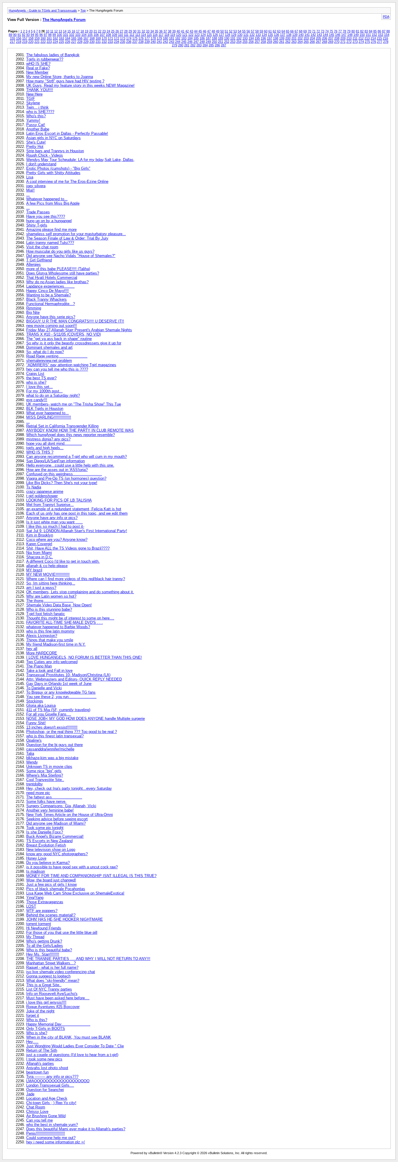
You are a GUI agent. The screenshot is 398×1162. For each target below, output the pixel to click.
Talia (30, 753)
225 (61, 41)
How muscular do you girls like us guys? (60, 251)
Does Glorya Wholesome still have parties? (62, 273)
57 (252, 31)
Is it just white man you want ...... (54, 522)
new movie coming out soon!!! (51, 325)
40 (178, 31)
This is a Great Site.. (43, 985)
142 (313, 34)
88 (388, 31)
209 (343, 38)
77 (340, 31)
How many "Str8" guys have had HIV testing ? (65, 81)
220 (31, 41)
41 (182, 31)
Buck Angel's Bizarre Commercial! (55, 836)
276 (373, 41)
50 (222, 31)
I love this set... (39, 387)
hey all (31, 648)
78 (344, 31)
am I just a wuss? (41, 587)
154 (386, 34)
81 (357, 31)
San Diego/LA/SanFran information (55, 461)
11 (51, 31)
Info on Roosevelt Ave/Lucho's (52, 993)
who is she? (36, 382)
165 (73, 38)
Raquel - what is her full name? (52, 967)
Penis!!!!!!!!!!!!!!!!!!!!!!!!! (45, 1133)
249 (208, 41)
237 (135, 41)
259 (269, 41)
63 (279, 31)
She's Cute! (36, 142)
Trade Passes (38, 212)
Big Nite (33, 312)
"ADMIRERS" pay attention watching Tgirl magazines (71, 365)
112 (131, 34)
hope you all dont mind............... (54, 443)
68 (300, 31)
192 (239, 38)
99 (54, 34)
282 (193, 45)
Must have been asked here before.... (57, 998)
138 (288, 34)
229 (86, 41)
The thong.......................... (49, 600)
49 (217, 31)
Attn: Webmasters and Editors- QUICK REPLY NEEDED (74, 679)
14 (64, 31)
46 (204, 31)
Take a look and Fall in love (49, 670)
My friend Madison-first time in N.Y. (56, 644)
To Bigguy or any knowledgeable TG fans (61, 692)
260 (275, 41)
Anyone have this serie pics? (50, 317)
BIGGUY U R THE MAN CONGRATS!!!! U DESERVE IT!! (75, 321)
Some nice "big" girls (43, 771)
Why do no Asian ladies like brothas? (57, 282)
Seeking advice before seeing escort (57, 819)
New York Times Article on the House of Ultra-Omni (69, 814)
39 (174, 31)
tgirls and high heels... (45, 448)
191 (232, 38)
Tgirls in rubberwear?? (44, 59)
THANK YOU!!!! (39, 90)
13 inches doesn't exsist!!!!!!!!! (52, 727)
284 (205, 45)
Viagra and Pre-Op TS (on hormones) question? (66, 478)
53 (235, 31)
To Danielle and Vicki (44, 688)
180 (165, 38)
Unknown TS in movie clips (49, 766)
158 (31, 38)
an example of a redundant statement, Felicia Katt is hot (73, 509)
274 (361, 41)
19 (86, 31)
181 (171, 38)
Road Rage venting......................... (56, 356)
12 (56, 31)
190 (226, 38)
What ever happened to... (47, 413)
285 (211, 45)
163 (61, 38)
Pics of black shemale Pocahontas (55, 889)
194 (251, 38)
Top (83, 10)
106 (96, 34)
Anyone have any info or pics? (52, 518)
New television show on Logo (50, 849)
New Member (37, 72)
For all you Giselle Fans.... (48, 714)
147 (343, 34)
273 (355, 41)
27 (121, 31)
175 (135, 38)
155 (12, 38)
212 (361, 38)
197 (269, 38)
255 (245, 41)
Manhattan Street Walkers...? (51, 963)
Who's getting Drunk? (44, 941)
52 (231, 31)
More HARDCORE (41, 653)
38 (169, 31)
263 (294, 41)
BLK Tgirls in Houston (44, 408)
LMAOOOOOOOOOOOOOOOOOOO (57, 1081)
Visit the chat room (42, 247)
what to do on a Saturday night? (53, 395)
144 (325, 34)
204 (312, 38)
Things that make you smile (49, 640)
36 (161, 31)
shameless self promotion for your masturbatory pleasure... (76, 234)
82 (362, 31)
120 (178, 34)
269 (330, 41)
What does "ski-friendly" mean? (52, 980)
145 (331, 34)
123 (197, 34)
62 (274, 31)
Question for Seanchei (45, 1089)
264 (300, 41)
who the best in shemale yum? (52, 1124)
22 (99, 31)
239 (147, 41)
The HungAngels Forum (64, 19)
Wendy (32, 762)
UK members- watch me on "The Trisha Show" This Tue (73, 404)
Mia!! (30, 190)
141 (307, 34)
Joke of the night (40, 1011)
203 (306, 38)
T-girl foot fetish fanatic (45, 614)
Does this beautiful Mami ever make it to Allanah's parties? (75, 1129)
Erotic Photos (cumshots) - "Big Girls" (58, 168)
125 (209, 34)
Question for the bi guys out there (54, 745)
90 (15, 34)
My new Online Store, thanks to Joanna (59, 77)
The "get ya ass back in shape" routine (59, 338)
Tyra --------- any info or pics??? (52, 1076)
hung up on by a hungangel (49, 221)
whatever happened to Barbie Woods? (58, 627)
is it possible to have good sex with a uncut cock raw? (72, 867)
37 (165, 31)
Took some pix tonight (45, 828)
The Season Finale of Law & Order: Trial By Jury (67, 238)
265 (306, 41)
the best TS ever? (41, 378)
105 (90, 34)
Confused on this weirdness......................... (64, 474)
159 (37, 38)
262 (287, 41)
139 (294, 34)
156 (18, 38)
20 (91, 31)
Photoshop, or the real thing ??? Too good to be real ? (71, 731)
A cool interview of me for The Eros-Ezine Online (67, 181)
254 (239, 41)
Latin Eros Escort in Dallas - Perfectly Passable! (67, 133)
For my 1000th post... (44, 391)
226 (67, 41)
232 (104, 41)
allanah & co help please (47, 566)
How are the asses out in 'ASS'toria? (57, 469)
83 (366, 31)
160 (43, 38)
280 (180, 45)
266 (312, 41)
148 (350, 34)
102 (71, 34)
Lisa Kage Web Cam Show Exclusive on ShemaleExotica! (75, 893)
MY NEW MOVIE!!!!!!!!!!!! (48, 574)
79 (349, 31)
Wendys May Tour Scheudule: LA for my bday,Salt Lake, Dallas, (80, 159)
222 (43, 41)
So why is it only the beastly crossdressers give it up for (73, 343)
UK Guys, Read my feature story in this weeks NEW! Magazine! (80, 85)
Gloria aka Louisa (41, 705)
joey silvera (35, 186)
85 (375, 31)
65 (287, 31)
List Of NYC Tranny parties (49, 989)
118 (166, 34)
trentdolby (34, 784)
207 (330, 38)
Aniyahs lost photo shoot (47, 1068)
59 (261, 31)
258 (263, 41)
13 (60, 31)
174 (128, 38)
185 (196, 38)
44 (196, 31)
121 (184, 34)
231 (98, 41)
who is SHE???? (40, 111)
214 (373, 38)
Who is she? (36, 1033)
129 (233, 34)
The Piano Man (39, 666)
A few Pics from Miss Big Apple (53, 203)
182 (177, 38)
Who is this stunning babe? (49, 609)
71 (314, 31)
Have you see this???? (45, 216)
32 (143, 31)
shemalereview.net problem (49, 360)
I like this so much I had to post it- (55, 526)
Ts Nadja (33, 487)
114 (143, 34)
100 (59, 34)
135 (270, 34)
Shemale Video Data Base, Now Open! (59, 605)
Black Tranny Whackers (46, 299)
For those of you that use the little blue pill (61, 932)
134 (264, 34)
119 (172, 34)
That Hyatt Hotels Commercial (51, 277)
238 (141, 41)
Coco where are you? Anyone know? (56, 539)
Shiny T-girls (36, 225)
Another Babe (37, 129)
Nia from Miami (39, 552)
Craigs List (35, 373)
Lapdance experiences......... (50, 286)
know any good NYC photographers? (57, 854)
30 (134, 31)
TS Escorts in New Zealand (49, 841)
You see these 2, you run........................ (61, 697)
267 (318, 41)
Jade (30, 1094)
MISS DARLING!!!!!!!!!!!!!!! (48, 417)
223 (49, 41)
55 (244, 31)
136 (276, 34)
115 (149, 34)
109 (114, 34)
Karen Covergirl (39, 544)
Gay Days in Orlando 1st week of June (58, 683)
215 (379, 38)
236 (128, 41)
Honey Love (36, 858)
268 (324, 41)
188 (214, 38)
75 (331, 31)
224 (55, 41)
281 (186, 45)
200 (287, 38)
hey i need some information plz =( (55, 1142)
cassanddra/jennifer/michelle (50, 749)
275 (367, 41)
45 (200, 31)
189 (220, 38)
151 (368, 34)
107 (102, 34)
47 (209, 31)
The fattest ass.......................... (54, 797)
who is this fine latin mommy (50, 631)
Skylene (33, 103)
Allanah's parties (40, 1063)
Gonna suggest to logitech (48, 976)
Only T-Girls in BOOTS (45, 1028)
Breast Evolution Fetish (46, 845)
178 (153, 38)
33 (147, 31)
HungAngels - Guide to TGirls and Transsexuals (43, 10)
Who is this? (36, 1020)
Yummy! (33, 120)
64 (283, 31)
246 (190, 41)
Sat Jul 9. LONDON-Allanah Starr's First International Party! (76, 531)
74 (327, 31)
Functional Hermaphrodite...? (50, 304)
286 (217, 45)
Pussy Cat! (35, 125)
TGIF (30, 98)
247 (196, 41)
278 (385, 41)
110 (120, 34)
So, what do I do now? (45, 352)
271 (343, 41)
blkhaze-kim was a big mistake (52, 758)
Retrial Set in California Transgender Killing (62, 426)
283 (199, 45)
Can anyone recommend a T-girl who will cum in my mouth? (76, 456)
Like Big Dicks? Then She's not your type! (61, 483)
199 (281, 38)
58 (257, 31)
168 (92, 38)
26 (117, 31)
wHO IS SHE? (38, 63)
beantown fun (37, 1072)
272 (349, 41)
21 (95, 31)
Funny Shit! (36, 723)
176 (141, 38)
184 (190, 38)
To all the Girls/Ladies (44, 945)
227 (73, 41)
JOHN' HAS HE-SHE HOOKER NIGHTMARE (64, 919)
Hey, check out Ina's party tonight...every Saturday (69, 788)
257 (257, 41)
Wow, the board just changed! (51, 880)
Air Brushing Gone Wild (46, 1116)
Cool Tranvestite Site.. (45, 779)
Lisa (29, 177)
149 (356, 34)
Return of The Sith (41, 1050)
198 (275, 38)
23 (104, 31)
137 (282, 34)
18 (82, 31)
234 (116, 41)
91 (19, 34)
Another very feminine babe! (50, 810)
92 (23, 34)
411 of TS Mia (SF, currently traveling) (58, 710)
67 (296, 31)
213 (367, 38)
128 (227, 34)
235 (122, 41)
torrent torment (38, 924)
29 (130, 31)
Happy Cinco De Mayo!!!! (47, 290)
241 (159, 41)
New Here (34, 94)
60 (265, 31)
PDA (386, 16)
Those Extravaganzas (44, 902)
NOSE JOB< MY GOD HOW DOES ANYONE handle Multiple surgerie (85, 718)
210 (349, 38)
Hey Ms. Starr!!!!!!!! (42, 954)
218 (18, 41)
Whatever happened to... (47, 199)
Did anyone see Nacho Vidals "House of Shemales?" (70, 256)
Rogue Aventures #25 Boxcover (53, 1007)
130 (239, 34)
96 (41, 34)
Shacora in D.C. (39, 557)
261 (281, 41)
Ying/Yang (34, 897)
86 (379, 31)
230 (92, 41)
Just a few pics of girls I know (51, 884)
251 (220, 41)
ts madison (35, 871)
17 (78, 31)
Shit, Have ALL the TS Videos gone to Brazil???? (68, 548)
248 (202, 41)
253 (232, 41)
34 (152, 31)
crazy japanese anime (44, 491)
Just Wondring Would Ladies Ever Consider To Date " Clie (75, 1046)
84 (370, 31)
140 (301, 34)
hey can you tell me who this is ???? (57, 369)
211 (355, 38)
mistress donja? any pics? (48, 439)
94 (32, 34)
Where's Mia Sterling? (44, 775)
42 (187, 31)
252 (226, 41)
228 (79, 41)
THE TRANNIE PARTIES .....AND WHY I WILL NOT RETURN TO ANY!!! (88, 958)
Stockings (34, 701)
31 (139, 31)
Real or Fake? (38, 68)
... (28, 194)
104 (84, 34)
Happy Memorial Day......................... (58, 1024)
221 (37, 41)
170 (104, 38)
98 (50, 34)
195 (257, 38)
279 (174, 45)
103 (77, 34)
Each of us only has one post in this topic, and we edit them (77, 513)
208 (336, 38)
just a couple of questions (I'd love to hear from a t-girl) (72, 1055)
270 (336, 41)
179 (159, 38)
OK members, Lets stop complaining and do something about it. (80, 592)
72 (318, 31)
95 (36, 34)
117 (161, 34)
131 (246, 34)
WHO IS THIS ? (39, 452)
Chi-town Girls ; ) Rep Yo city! (51, 1103)
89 (10, 34)
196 (263, 38)
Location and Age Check (46, 1098)
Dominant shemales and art (49, 347)
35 (156, 31)
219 (24, 41)
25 (113, 31)
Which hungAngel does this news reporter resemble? (70, 435)
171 (110, 38)
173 (122, 38)
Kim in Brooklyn (39, 535)
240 (153, 41)
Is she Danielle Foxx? (44, 832)
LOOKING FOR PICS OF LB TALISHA (59, 500)
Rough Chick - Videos (44, 155)
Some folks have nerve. (46, 801)
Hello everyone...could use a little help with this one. (70, 465)
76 (335, 31)
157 (24, 38)
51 (226, 31)
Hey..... (32, 1041)
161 (49, 38)
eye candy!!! (36, 400)
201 (294, 38)
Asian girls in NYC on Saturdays (53, 138)
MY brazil (34, 570)
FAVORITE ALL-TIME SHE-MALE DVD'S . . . (64, 622)
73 (322, 31)
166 (79, 38)
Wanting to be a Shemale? (48, 295)
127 (221, 34)
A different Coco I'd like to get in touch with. (63, 561)
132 (252, 34)
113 (137, 34)
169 (98, 38)
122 (190, 34)
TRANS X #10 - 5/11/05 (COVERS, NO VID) (63, 334)
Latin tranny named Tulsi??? (50, 242)
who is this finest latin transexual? (55, 736)
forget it (32, 1015)
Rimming (33, 308)
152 (374, 34)
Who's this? (36, 116)
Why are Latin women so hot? (51, 596)
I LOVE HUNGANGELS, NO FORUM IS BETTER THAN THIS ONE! (84, 657)
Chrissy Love (37, 1111)
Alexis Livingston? (41, 635)
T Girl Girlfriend (39, 260)
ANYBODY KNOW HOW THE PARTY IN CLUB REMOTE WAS (80, 430)
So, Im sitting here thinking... (50, 583)
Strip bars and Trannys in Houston (55, 151)
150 (362, 34)
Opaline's (34, 740)
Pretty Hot (34, 146)
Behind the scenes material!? (50, 915)
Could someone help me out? (50, 1138)
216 (385, 38)
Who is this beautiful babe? (49, 950)
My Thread (35, 937)
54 (239, 31)
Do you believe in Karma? (48, 862)
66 (292, 31)
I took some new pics (44, 1059)
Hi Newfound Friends (43, 928)
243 (171, 41)
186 (202, 38)
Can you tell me (39, 1120)
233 (110, 41)
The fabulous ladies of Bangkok (53, 55)
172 (116, 38)
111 (126, 34)
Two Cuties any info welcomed (52, 662)
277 (379, 41)
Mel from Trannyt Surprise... (50, 504)
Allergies (33, 264)
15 (69, 31)
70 (309, 31)
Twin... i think (37, 107)
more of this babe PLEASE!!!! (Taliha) (58, 269)
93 (28, 34)
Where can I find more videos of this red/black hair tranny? (75, 579)
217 (12, 41)
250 (214, 41)
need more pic (38, 793)
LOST (31, 906)
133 (258, 34)
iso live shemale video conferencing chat (60, 972)
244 (177, 41)
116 (155, 34)
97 (45, 34)
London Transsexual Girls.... (50, 1085)
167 (86, 38)
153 (380, 34)
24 (108, 31)
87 (383, 31)
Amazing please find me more (51, 229)
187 (208, 38)
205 (318, 38)
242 (165, 41)
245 (183, 41)
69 (305, 31)
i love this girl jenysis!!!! (46, 1002)
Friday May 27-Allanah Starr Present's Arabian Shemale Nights (79, 330)
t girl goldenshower (42, 496)
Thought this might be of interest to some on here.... (70, 618)
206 (324, 38)
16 (73, 31)
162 (55, 38)
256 (251, 41)
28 (126, 31)
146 (337, 34)
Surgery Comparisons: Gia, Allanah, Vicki (61, 806)
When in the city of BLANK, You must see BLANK (68, 1037)
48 (213, 31)
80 (353, 31)
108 (108, 34)
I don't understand (41, 164)
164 (67, 38)
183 (183, 38)
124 (203, 34)
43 (191, 31)
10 (47, 31)
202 (300, 38)
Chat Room (35, 1107)
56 (248, 31)
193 (245, 38)
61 (270, 31)
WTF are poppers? (41, 910)
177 (147, 38)
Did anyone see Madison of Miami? (56, 823)
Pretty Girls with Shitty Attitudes (53, 173)
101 (65, 34)
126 (215, 34)
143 (319, 34)
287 (223, 45)
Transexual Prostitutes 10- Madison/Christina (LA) (68, 675)
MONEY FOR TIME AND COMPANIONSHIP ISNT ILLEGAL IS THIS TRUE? (91, 876)
